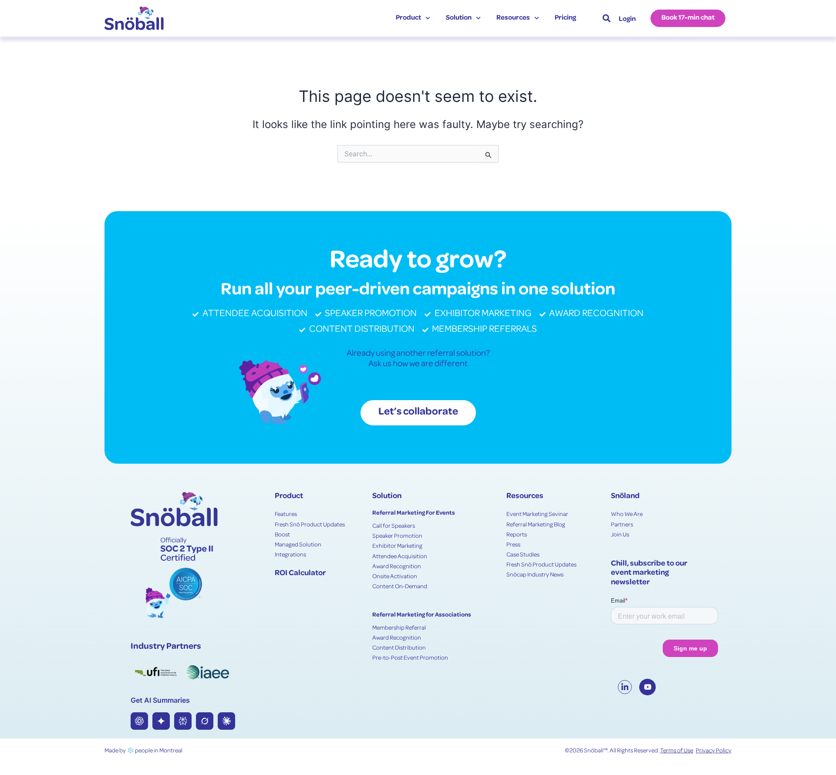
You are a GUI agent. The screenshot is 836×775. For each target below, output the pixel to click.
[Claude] (226, 721)
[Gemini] (161, 721)
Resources (513, 18)
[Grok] (204, 721)
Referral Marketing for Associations (421, 615)
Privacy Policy (714, 751)
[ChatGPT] (139, 721)
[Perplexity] (183, 721)
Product (408, 18)
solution (459, 18)
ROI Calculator (300, 573)
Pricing (565, 18)
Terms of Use (676, 751)
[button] (606, 18)
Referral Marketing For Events (413, 513)
